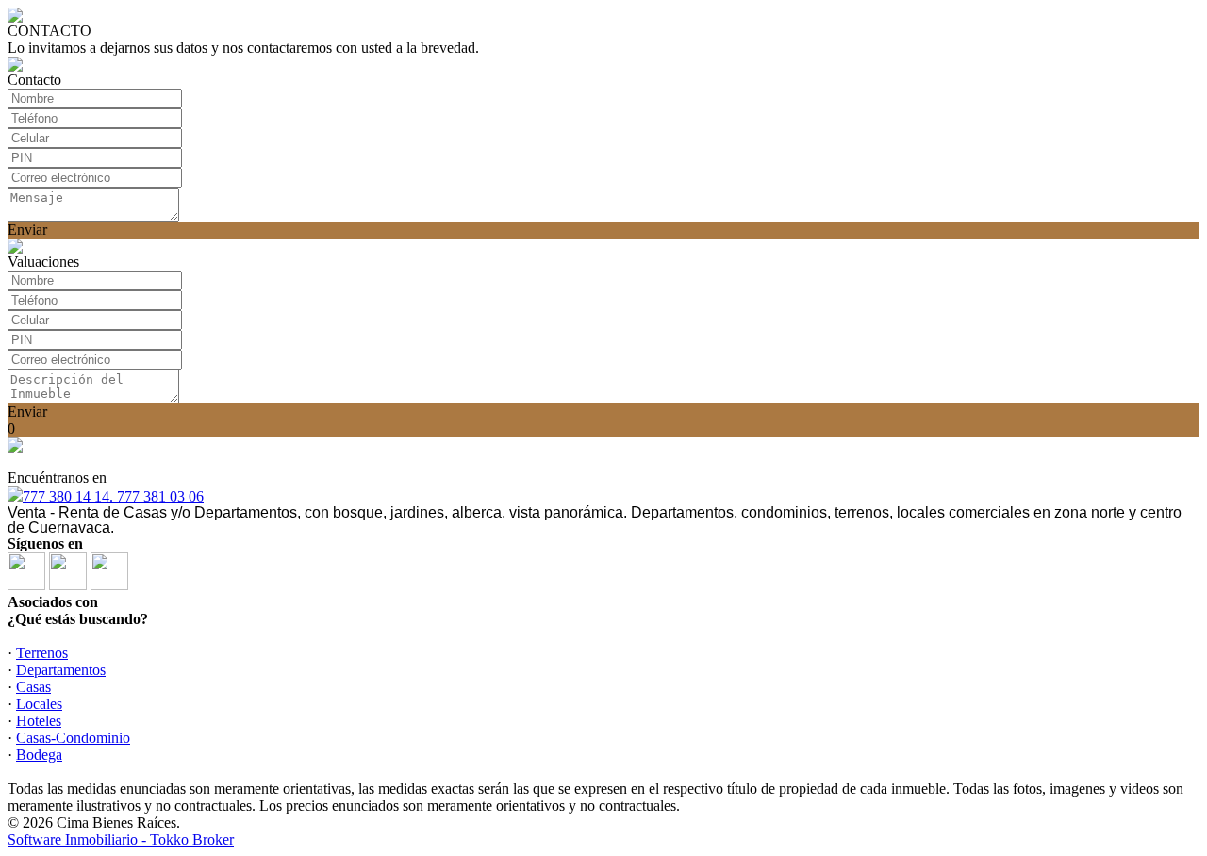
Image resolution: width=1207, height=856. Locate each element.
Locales (39, 704)
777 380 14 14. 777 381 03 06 (113, 496)
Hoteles (38, 721)
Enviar (27, 230)
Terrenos (42, 653)
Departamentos (61, 670)
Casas (33, 687)
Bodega (39, 755)
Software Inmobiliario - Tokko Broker (121, 839)
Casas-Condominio (73, 738)
